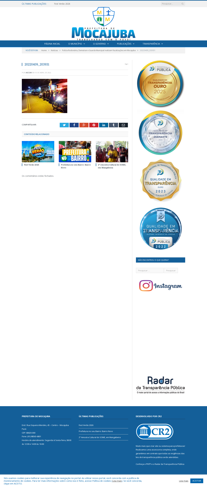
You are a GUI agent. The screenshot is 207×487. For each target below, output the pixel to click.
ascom (29, 72)
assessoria (157, 449)
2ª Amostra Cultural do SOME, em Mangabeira (112, 166)
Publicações (124, 43)
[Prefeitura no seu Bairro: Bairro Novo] (75, 151)
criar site (154, 446)
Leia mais (117, 480)
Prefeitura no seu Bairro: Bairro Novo (72, 3)
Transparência (151, 43)
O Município (75, 43)
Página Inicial (52, 43)
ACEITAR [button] (196, 480)
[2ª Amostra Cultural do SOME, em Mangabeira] (112, 151)
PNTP (148, 464)
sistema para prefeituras (173, 446)
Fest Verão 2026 (31, 164)
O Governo (99, 43)
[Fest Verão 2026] (38, 151)
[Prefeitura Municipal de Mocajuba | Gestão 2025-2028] (103, 23)
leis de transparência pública (149, 457)
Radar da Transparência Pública (169, 464)
